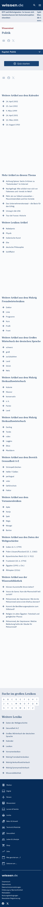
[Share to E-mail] (3, 40)
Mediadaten (6, 893)
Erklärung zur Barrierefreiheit (12, 890)
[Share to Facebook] (8, 40)
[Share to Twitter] (13, 40)
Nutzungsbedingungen (10, 895)
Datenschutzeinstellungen (11, 887)
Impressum (6, 882)
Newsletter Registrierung (11, 898)
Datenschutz (6, 884)
